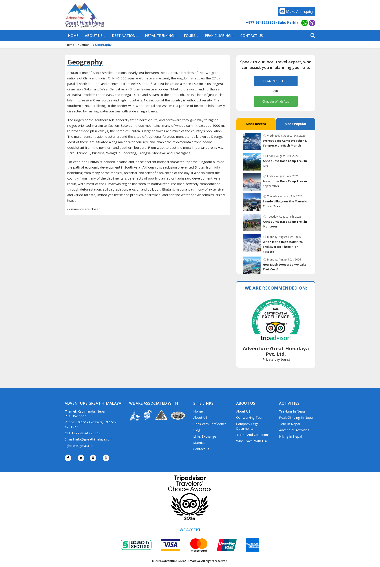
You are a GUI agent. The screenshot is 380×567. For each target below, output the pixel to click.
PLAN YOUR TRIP (275, 81)
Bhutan (85, 45)
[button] (95, 35)
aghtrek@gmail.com (79, 445)
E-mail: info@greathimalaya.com (88, 439)
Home (70, 45)
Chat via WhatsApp (275, 101)
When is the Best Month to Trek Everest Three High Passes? (283, 246)
